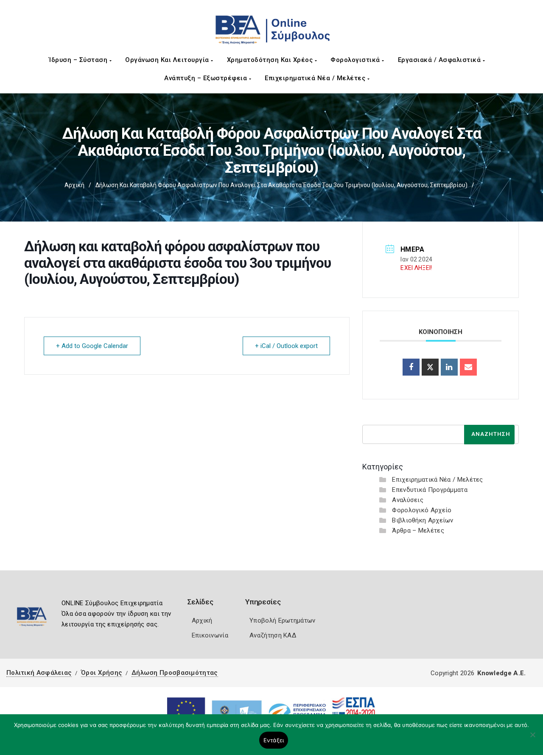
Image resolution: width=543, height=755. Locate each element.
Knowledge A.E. (501, 673)
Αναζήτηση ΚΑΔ (272, 635)
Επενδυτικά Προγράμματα (429, 490)
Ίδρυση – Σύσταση (79, 60)
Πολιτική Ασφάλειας (39, 672)
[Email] (468, 367)
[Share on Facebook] (411, 367)
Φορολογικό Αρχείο (421, 510)
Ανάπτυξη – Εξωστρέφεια (206, 78)
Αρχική (74, 185)
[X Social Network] (430, 367)
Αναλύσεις (407, 500)
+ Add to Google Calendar (92, 346)
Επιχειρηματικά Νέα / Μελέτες (316, 78)
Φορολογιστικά (356, 60)
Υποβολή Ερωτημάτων (282, 620)
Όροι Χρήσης (101, 672)
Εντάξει (273, 740)
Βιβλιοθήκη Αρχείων (422, 520)
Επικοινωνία (210, 635)
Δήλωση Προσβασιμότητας (175, 672)
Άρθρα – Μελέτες (418, 530)
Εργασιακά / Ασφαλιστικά (440, 60)
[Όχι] (532, 738)
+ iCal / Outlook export (286, 346)
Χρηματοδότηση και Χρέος (271, 60)
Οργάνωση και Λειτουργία (168, 60)
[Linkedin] (449, 367)
